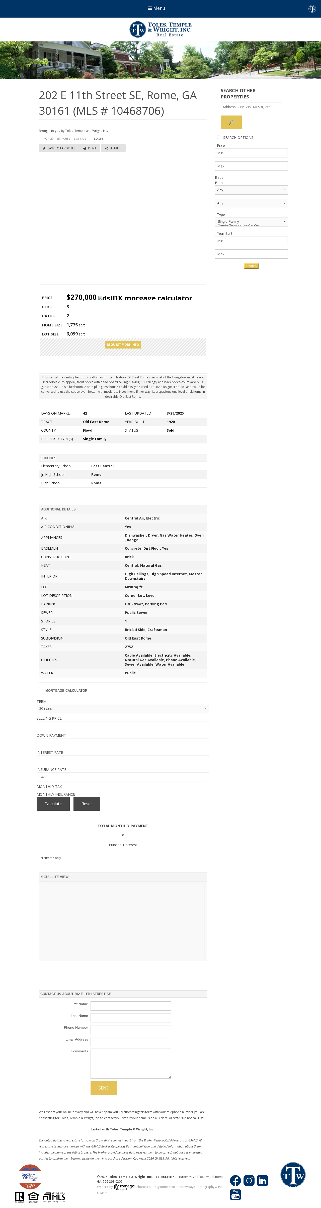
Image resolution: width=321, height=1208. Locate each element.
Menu (158, 8)
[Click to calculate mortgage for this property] (145, 298)
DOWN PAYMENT (51, 735)
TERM (41, 701)
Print (92, 148)
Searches (63, 138)
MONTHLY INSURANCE (56, 794)
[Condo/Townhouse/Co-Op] (251, 226)
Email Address (76, 1039)
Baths (219, 182)
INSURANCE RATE (51, 769)
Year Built (224, 233)
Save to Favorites (61, 148)
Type (221, 214)
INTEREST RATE (50, 752)
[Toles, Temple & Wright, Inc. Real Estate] (160, 29)
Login (98, 138)
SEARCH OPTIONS (238, 137)
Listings (80, 138)
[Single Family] (251, 221)
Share (114, 148)
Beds (219, 177)
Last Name (79, 1016)
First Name (79, 1004)
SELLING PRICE (49, 718)
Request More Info (123, 344)
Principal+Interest (123, 844)
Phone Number (76, 1027)
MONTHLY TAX (49, 786)
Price (221, 145)
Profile (47, 138)
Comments (79, 1051)
